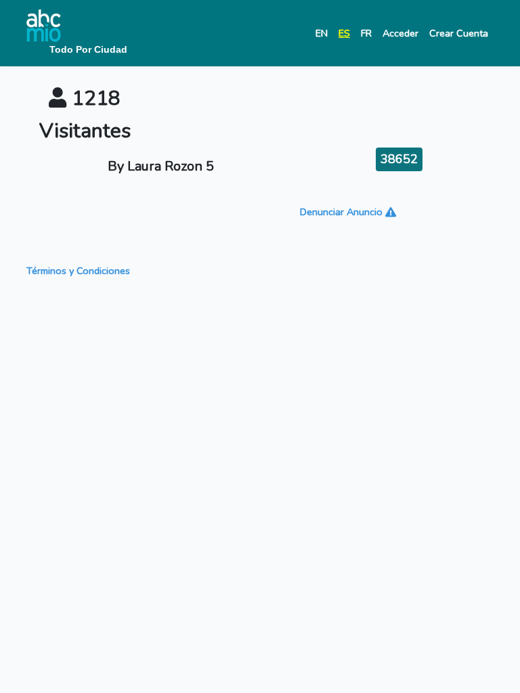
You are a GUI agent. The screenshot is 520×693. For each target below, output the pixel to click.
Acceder (400, 33)
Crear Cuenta (458, 33)
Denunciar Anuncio (342, 212)
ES (344, 33)
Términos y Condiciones (78, 270)
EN (322, 33)
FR (366, 33)
